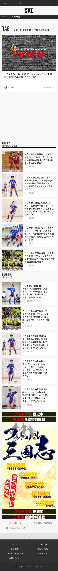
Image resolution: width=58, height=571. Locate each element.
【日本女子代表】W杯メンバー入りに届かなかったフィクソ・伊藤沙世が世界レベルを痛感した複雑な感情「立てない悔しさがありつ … (39, 209)
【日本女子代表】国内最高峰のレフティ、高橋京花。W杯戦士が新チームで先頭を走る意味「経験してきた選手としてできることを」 (34, 395)
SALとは (43, 544)
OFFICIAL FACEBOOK (44, 523)
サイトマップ (43, 553)
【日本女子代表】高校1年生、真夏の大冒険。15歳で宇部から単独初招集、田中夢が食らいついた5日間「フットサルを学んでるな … (39, 183)
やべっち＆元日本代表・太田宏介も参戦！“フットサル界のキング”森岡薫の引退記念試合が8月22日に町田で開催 (35, 317)
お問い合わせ (14, 558)
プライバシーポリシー (14, 553)
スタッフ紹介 (43, 549)
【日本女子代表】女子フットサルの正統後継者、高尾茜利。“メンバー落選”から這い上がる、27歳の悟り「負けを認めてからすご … (35, 292)
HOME (4, 17)
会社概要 (14, 549)
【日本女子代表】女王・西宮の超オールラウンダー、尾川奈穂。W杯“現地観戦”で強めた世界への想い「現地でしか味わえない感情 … (39, 234)
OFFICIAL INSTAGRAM (17, 528)
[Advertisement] (29, 118)
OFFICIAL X (16, 523)
